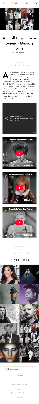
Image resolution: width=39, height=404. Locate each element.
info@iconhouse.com (19, 384)
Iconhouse (19, 3)
